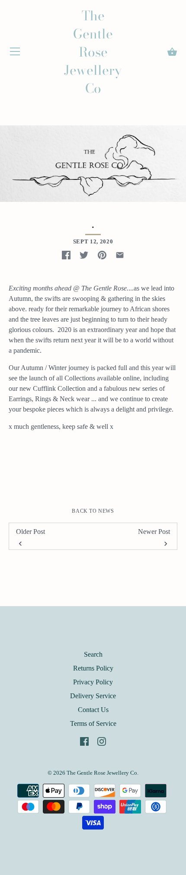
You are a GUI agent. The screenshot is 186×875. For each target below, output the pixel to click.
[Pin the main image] (102, 255)
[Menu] (15, 53)
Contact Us (93, 709)
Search (93, 654)
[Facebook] (84, 740)
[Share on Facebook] (66, 255)
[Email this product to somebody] (119, 255)
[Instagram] (101, 740)
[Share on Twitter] (84, 255)
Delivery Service (93, 695)
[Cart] (172, 52)
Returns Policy (93, 668)
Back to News (93, 511)
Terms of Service (93, 723)
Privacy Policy (93, 682)
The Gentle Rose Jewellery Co (93, 51)
